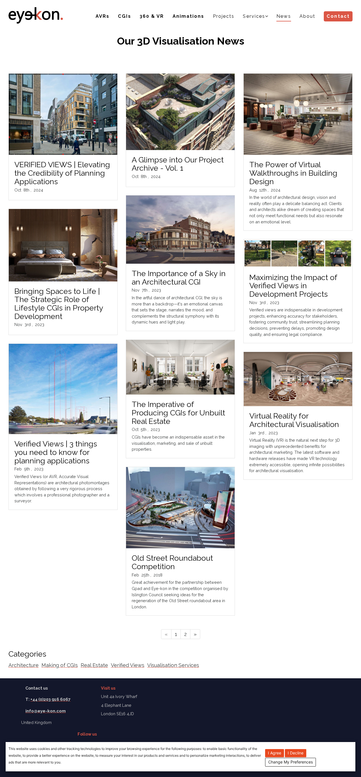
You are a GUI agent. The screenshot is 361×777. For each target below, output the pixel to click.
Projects (224, 16)
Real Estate (94, 665)
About (308, 16)
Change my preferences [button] (290, 762)
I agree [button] (274, 752)
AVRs (102, 16)
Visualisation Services (173, 665)
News (283, 16)
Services (254, 16)
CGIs (124, 16)
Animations (188, 16)
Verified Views (127, 665)
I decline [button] (295, 752)
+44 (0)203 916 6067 (50, 699)
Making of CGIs (59, 665)
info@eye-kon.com (45, 711)
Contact (338, 16)
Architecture (23, 665)
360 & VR (152, 16)
